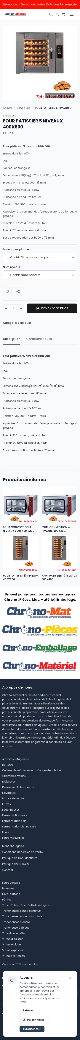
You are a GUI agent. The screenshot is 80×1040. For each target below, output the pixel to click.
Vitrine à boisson (12, 939)
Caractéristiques (39, 339)
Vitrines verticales (13, 956)
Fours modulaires (13, 838)
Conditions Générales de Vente (22, 852)
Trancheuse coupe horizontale (22, 916)
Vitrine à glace (11, 944)
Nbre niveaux (11, 267)
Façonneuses (11, 810)
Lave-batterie (11, 894)
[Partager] (18, 291)
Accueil (7, 108)
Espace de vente (13, 798)
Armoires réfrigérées (15, 759)
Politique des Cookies (16, 864)
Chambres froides (14, 776)
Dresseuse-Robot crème (18, 787)
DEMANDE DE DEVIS (54, 308)
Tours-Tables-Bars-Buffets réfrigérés (26, 905)
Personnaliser (36, 1020)
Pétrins (6, 899)
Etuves (6, 804)
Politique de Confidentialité (19, 858)
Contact (7, 870)
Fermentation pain (14, 821)
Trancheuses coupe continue (21, 911)
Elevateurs (9, 793)
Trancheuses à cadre (16, 922)
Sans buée (24, 108)
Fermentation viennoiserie (19, 826)
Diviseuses (9, 781)
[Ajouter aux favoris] (7, 291)
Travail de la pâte (13, 933)
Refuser (28, 1010)
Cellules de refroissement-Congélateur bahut (32, 770)
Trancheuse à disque (16, 928)
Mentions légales (13, 846)
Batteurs (7, 765)
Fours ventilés (11, 883)
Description (11, 339)
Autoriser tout (32, 1029)
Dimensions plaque (16, 249)
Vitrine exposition (13, 950)
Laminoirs (8, 888)
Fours (5, 832)
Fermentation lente (15, 815)
